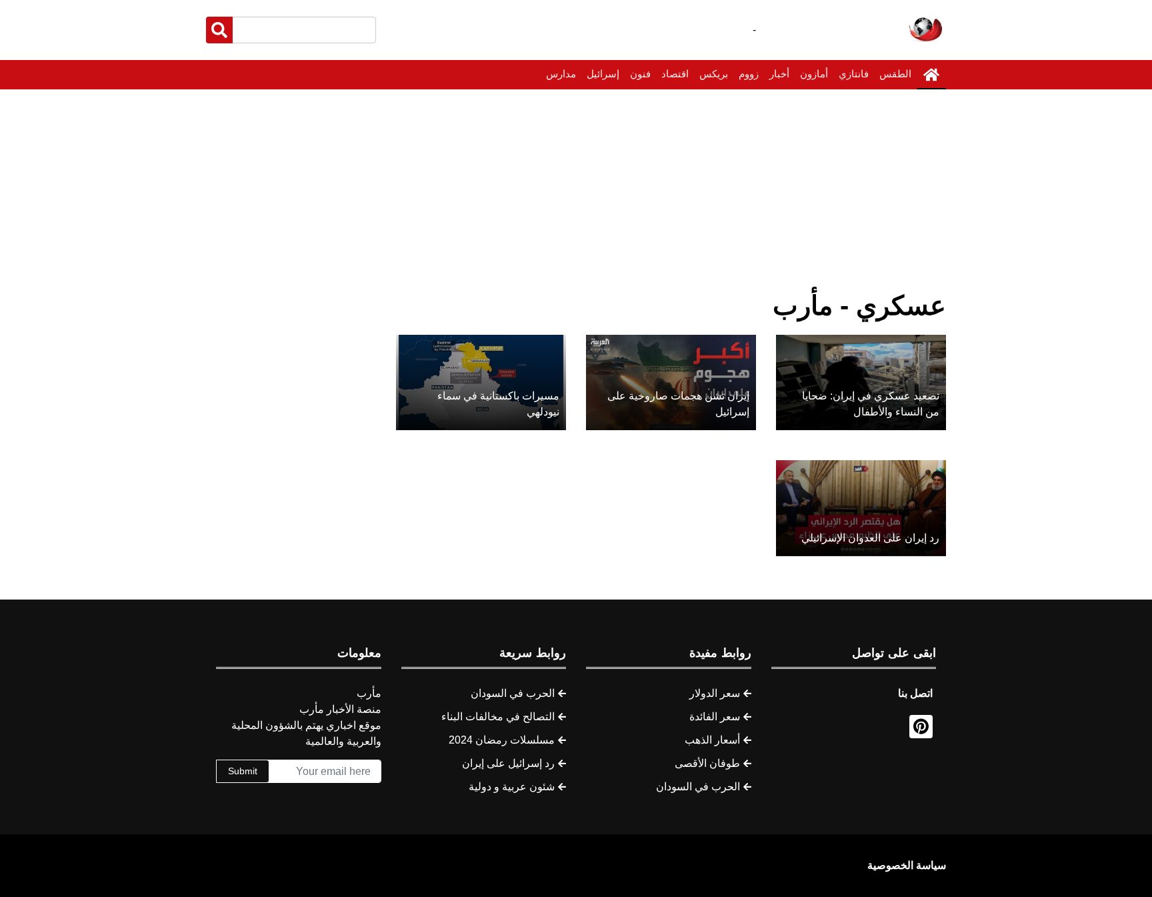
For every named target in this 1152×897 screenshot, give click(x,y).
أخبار (779, 73)
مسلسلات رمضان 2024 (502, 740)
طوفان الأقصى (707, 763)
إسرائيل (603, 73)
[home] (931, 74)
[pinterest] (921, 726)
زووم (749, 73)
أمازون (814, 73)
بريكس (713, 73)
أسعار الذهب (712, 740)
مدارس (561, 73)
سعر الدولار (714, 693)
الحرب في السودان (698, 786)
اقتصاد (675, 73)
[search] (219, 30)
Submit (242, 771)
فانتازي (854, 73)
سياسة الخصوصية (906, 865)
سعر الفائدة (714, 716)
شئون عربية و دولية (512, 786)
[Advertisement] (576, 189)
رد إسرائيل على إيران (508, 763)
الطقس (895, 73)
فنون (640, 73)
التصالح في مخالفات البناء (498, 716)
